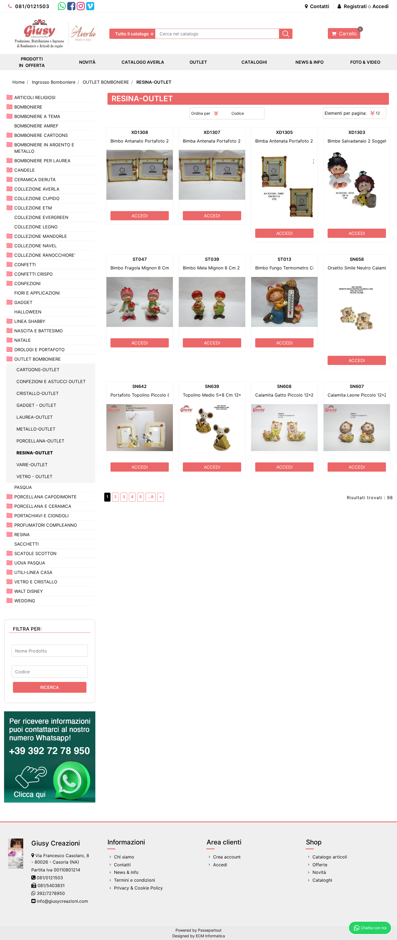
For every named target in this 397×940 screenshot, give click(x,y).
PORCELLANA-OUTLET (40, 441)
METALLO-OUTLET (35, 429)
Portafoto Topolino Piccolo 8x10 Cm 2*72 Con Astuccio (168, 395)
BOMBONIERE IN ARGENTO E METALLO (44, 148)
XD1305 (284, 132)
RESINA (22, 534)
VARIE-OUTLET (32, 464)
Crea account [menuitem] (227, 857)
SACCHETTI (26, 544)
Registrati (355, 6)
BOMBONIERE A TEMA (37, 116)
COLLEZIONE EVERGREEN (41, 217)
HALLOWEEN (27, 312)
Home (18, 82)
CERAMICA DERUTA (35, 179)
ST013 (284, 259)
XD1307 (212, 132)
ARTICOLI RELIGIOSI (34, 97)
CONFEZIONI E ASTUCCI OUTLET (51, 381)
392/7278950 (51, 893)
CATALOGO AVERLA (143, 62)
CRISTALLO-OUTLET (37, 393)
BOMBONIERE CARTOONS (41, 135)
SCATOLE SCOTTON (35, 553)
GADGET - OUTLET (36, 405)
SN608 (284, 386)
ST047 (140, 259)
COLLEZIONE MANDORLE (40, 236)
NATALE (22, 340)
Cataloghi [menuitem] (322, 880)
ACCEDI (140, 215)
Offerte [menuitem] (319, 864)
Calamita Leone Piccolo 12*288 (360, 395)
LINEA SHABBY (29, 321)
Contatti (319, 6)
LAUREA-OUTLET (34, 417)
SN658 (357, 259)
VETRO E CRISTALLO (35, 581)
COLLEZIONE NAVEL (35, 245)
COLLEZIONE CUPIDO (36, 198)
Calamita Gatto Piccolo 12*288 (287, 395)
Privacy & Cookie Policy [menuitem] (138, 888)
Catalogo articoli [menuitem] (329, 857)
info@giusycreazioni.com (62, 901)
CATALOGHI (254, 62)
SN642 (139, 386)
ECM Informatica (210, 936)
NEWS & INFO (309, 62)
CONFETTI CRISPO (33, 274)
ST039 (212, 259)
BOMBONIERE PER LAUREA (42, 160)
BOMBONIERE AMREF (36, 126)
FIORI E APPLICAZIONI (37, 293)
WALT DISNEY (28, 591)
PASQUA (23, 487)
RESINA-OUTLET (153, 82)
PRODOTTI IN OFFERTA (32, 62)
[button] (285, 34)
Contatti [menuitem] (122, 864)
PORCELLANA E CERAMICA (42, 506)
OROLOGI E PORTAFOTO (39, 349)
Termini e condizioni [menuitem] (134, 880)
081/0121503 (31, 6)
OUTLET (198, 62)
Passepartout (209, 930)
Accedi (380, 6)
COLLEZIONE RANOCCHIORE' (44, 255)
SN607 (357, 386)
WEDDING (24, 600)
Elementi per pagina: (345, 113)
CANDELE (24, 170)
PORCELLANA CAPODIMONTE (45, 496)
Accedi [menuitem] (220, 864)
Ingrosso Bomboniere (53, 82)
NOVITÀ (87, 62)
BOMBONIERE (28, 107)
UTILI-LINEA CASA (33, 572)
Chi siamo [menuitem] (124, 857)
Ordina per (200, 113)
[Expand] (9, 97)
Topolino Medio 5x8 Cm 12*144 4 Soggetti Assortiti (236, 395)
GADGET (23, 302)
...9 (150, 496)
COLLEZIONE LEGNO (36, 226)
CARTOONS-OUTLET (37, 369)
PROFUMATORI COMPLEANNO (45, 525)
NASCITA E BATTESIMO (38, 330)
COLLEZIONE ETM (33, 208)
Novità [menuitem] (319, 872)
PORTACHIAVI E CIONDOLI (41, 515)
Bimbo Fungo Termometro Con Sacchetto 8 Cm (304, 267)
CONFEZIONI (27, 283)
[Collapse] (9, 358)
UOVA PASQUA (29, 563)
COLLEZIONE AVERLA (36, 189)
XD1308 (139, 132)
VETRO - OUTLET (34, 476)
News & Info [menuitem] (126, 872)
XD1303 (356, 132)
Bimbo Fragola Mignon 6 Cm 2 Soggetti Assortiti (160, 267)
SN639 (212, 386)
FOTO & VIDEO (365, 62)
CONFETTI (25, 264)
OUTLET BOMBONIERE (106, 82)
